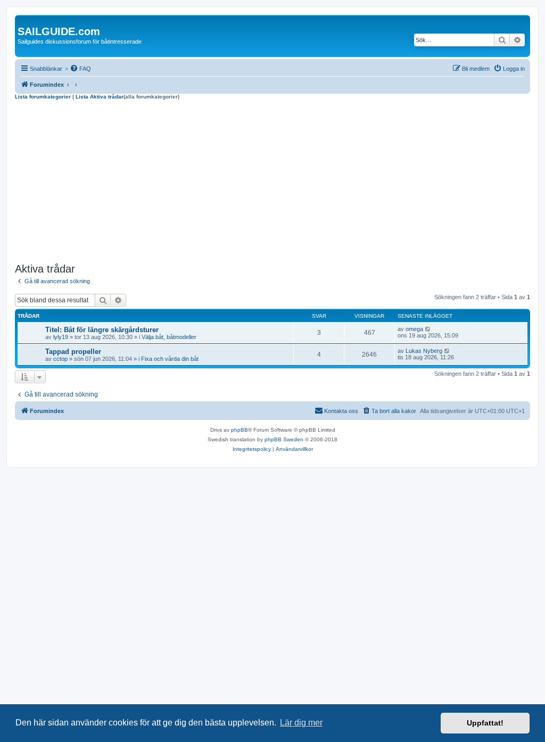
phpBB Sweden (284, 439)
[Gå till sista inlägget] (428, 329)
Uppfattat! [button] (485, 723)
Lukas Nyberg (424, 351)
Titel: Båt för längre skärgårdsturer (102, 330)
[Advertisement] (272, 179)
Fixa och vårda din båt (170, 359)
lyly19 (60, 337)
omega (414, 329)
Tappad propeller (73, 352)
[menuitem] (80, 68)
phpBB (239, 430)
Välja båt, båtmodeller (169, 337)
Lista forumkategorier (43, 97)
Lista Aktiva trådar (99, 97)
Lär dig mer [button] (301, 722)
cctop (60, 359)
